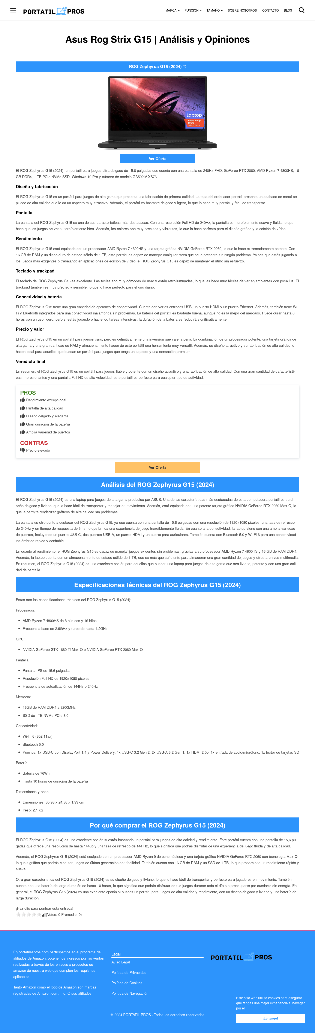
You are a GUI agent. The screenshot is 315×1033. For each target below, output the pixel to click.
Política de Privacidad (128, 972)
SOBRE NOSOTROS (242, 10)
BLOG (288, 10)
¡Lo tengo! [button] (270, 1018)
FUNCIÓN (191, 10)
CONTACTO (270, 10)
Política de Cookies (126, 982)
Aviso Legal (120, 962)
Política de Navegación (129, 993)
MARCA (171, 10)
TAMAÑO (213, 10)
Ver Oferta (157, 158)
